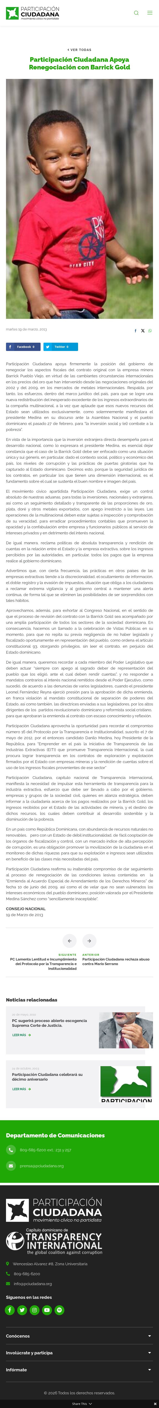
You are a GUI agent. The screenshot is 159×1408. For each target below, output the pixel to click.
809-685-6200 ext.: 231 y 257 (45, 1150)
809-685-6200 (27, 1273)
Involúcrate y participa (29, 1352)
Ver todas (81, 50)
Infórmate (16, 1369)
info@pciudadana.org (33, 1283)
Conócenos (18, 1336)
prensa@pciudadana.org (42, 1166)
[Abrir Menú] (150, 13)
